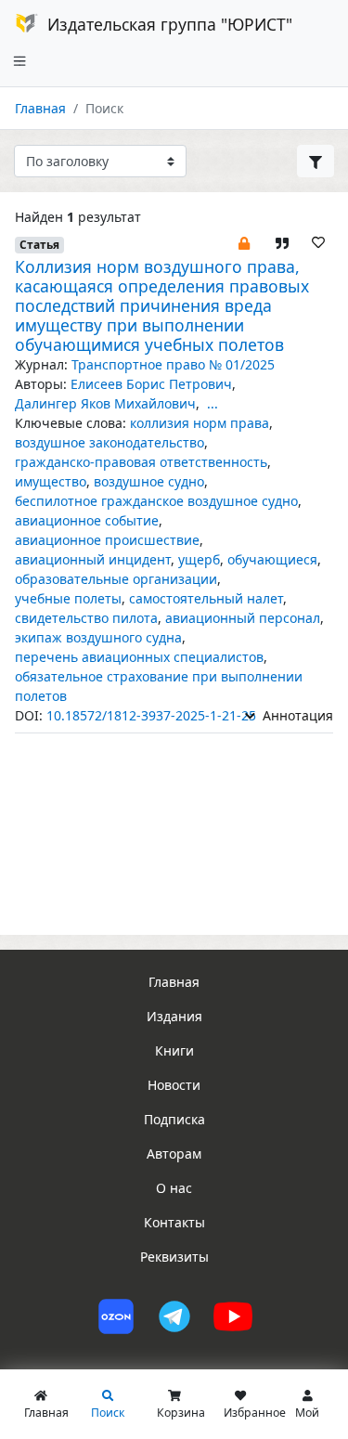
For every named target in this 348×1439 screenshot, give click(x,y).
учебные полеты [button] (68, 598)
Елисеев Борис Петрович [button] (151, 384)
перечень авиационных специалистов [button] (139, 657)
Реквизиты (174, 1256)
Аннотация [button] (296, 715)
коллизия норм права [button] (199, 423)
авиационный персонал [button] (242, 618)
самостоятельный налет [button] (206, 598)
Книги (174, 1050)
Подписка (174, 1119)
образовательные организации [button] (116, 579)
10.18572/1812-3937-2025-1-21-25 (151, 715)
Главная (40, 108)
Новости (174, 1085)
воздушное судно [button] (149, 481)
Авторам (174, 1153)
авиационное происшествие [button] (107, 540)
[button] (244, 242)
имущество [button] (50, 481)
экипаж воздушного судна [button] (98, 637)
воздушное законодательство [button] (109, 442)
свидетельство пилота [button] (86, 618)
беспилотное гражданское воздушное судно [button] (156, 501)
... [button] (212, 403)
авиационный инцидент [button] (93, 559)
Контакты (174, 1222)
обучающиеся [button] (272, 559)
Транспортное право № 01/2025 (173, 364)
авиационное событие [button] (87, 520)
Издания (174, 1016)
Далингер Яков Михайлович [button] (105, 403)
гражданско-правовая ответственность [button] (141, 462)
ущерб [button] (199, 559)
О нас (174, 1188)
